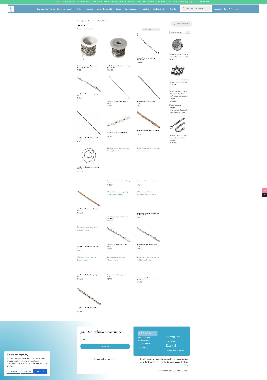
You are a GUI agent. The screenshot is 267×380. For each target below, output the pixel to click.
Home (79, 21)
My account (218, 9)
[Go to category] (188, 32)
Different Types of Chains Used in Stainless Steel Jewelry (178, 138)
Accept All (40, 371)
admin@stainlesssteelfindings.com (175, 350)
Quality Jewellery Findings (46, 9)
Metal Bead (173, 9)
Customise (14, 371)
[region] (27, 363)
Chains (79, 9)
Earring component (131, 9)
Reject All (27, 371)
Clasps (118, 9)
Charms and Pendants (64, 9)
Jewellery (145, 9)
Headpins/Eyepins (159, 9)
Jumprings (89, 9)
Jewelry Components (104, 9)
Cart (225, 9)
